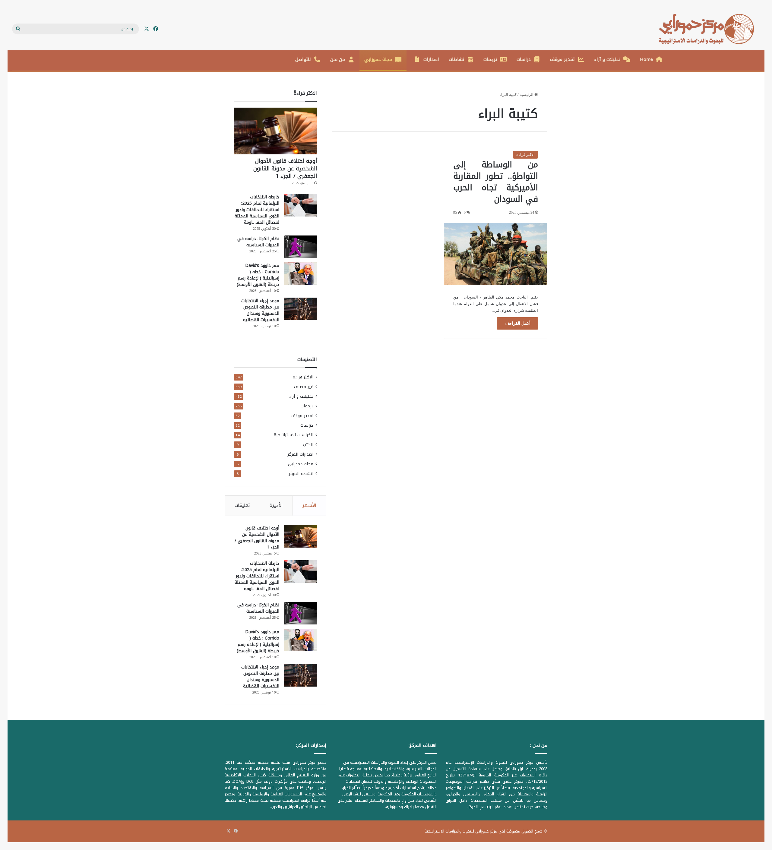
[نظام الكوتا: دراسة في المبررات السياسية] (300, 246)
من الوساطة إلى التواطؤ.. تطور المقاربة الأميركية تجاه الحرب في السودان (495, 182)
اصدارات (431, 59)
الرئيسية (527, 94)
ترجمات (490, 59)
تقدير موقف (562, 59)
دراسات (524, 59)
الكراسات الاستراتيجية (293, 435)
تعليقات (242, 505)
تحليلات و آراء (607, 59)
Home (646, 59)
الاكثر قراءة (525, 154)
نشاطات (456, 59)
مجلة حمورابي (378, 59)
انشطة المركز (301, 473)
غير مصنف (303, 387)
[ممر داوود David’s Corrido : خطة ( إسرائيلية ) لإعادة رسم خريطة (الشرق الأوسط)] (300, 273)
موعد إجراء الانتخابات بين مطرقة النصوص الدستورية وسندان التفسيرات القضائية (260, 310)
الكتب (308, 444)
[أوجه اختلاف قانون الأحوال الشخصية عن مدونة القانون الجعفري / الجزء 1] (275, 131)
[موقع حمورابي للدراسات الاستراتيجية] (709, 29)
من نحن (337, 59)
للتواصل (303, 59)
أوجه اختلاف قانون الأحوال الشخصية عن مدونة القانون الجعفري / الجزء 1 (285, 168)
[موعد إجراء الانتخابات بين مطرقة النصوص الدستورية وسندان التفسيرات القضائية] (300, 309)
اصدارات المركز (300, 454)
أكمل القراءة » (517, 323)
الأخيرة (276, 505)
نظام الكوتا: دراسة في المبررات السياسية (258, 242)
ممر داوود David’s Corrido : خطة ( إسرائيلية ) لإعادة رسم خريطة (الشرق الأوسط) (258, 275)
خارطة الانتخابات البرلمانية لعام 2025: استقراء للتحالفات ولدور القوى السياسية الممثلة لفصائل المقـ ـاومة (257, 209)
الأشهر (309, 505)
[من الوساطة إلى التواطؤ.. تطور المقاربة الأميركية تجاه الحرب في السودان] (495, 254)
